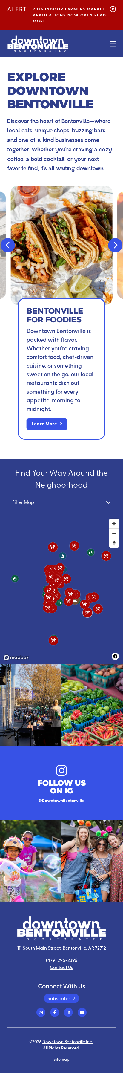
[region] (61, 589)
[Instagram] (40, 1012)
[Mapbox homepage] (16, 657)
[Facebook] (54, 1012)
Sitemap (61, 1059)
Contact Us (61, 967)
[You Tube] (82, 1012)
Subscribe (58, 998)
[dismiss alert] (113, 9)
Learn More (44, 423)
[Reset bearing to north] (114, 543)
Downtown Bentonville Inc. (67, 1041)
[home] (37, 44)
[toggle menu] (113, 44)
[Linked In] (68, 1012)
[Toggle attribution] (115, 656)
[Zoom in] (114, 523)
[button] (8, 245)
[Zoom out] (114, 533)
